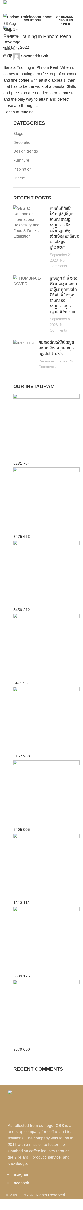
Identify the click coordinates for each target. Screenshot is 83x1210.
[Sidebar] (5, 1204)
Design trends (25, 151)
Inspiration (22, 169)
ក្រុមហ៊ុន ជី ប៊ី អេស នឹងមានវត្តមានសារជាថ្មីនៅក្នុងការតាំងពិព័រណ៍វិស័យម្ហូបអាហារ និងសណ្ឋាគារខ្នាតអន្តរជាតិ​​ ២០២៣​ (63, 294)
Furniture (21, 160)
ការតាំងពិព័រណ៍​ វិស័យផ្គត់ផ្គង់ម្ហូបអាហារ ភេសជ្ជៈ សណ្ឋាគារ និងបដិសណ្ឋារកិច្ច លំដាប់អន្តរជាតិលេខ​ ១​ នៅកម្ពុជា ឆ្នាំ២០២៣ (64, 227)
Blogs (8, 29)
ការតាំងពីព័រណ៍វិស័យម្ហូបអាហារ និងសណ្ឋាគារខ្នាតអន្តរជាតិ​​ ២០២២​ (57, 348)
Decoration (23, 142)
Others (19, 177)
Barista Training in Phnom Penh (37, 36)
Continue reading (18, 112)
